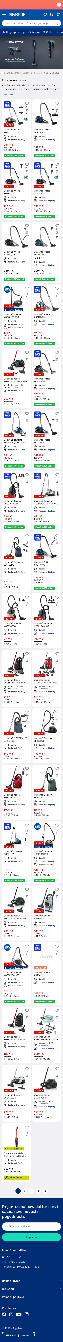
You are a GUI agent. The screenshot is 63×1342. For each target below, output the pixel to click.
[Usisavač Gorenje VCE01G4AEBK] (16, 500)
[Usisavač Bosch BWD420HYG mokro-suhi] (46, 1035)
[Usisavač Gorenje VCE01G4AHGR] (46, 620)
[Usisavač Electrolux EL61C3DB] (46, 735)
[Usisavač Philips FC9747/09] (16, 252)
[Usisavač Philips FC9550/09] (46, 378)
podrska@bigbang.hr (14, 1262)
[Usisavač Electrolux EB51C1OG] (46, 792)
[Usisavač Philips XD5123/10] (16, 190)
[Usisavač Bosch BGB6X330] (46, 913)
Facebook (4, 1314)
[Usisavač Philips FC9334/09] (46, 129)
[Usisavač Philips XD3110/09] (46, 561)
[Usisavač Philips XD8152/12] (16, 129)
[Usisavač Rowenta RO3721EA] (16, 852)
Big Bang (21, 140)
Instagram (11, 1314)
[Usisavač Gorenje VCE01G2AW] (16, 620)
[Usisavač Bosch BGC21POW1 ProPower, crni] (16, 913)
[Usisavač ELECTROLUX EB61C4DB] (16, 735)
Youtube (19, 1314)
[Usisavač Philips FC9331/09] (46, 439)
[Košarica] (58, 14)
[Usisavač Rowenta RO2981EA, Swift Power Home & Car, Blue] (16, 439)
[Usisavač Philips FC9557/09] (46, 252)
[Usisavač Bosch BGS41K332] (16, 1093)
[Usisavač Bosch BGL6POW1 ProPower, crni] (16, 678)
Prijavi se (31, 1237)
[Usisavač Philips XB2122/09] (46, 315)
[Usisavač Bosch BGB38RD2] (16, 792)
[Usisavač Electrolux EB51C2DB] (16, 561)
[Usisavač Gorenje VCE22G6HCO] (46, 852)
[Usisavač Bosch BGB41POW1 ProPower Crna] (16, 1035)
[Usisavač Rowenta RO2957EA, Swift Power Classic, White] (46, 500)
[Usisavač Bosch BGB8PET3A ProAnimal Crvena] (46, 678)
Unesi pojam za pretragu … (27, 23)
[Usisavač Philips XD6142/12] (46, 190)
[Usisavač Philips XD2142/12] (46, 973)
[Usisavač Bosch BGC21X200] (46, 1093)
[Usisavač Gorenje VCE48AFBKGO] (16, 315)
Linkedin (27, 1314)
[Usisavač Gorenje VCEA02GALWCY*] (16, 973)
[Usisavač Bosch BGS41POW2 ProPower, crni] (16, 378)
